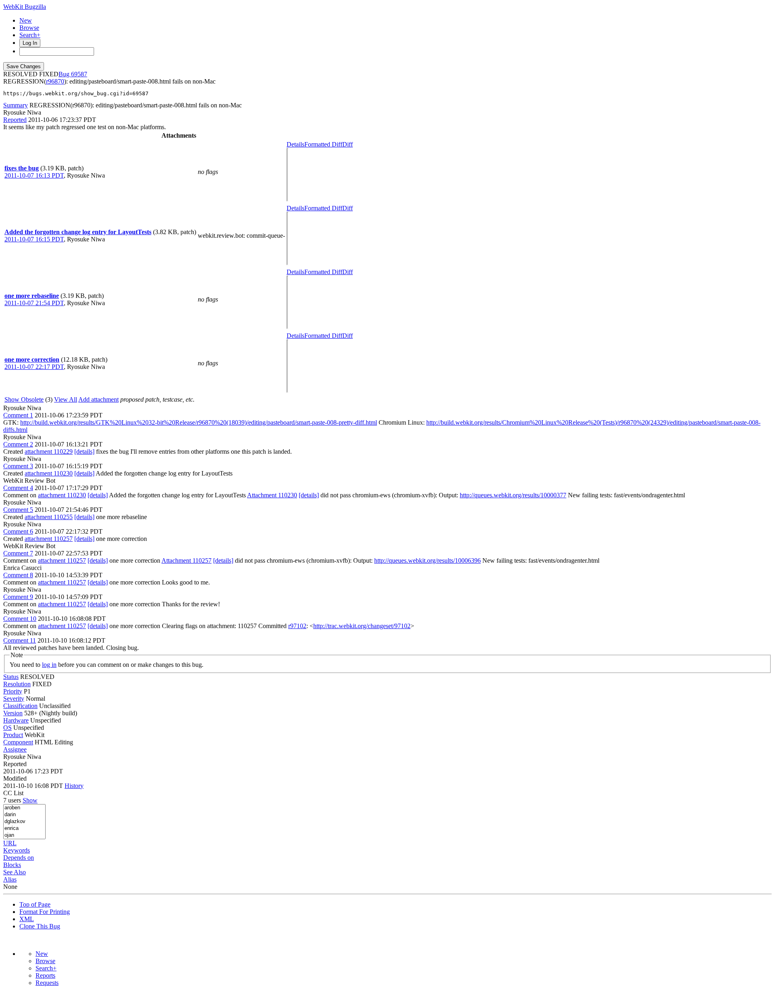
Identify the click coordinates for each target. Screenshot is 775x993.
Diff (347, 144)
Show (30, 800)
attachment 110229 (49, 451)
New (25, 20)
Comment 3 (18, 466)
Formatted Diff (323, 144)
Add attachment (98, 399)
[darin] (24, 814)
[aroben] (24, 807)
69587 (79, 74)
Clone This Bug (39, 926)
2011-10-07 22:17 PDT (34, 366)
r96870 (55, 81)
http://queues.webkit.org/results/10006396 (427, 560)
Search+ (29, 34)
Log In (30, 43)
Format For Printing (44, 911)
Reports (45, 975)
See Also (14, 872)
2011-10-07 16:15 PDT (34, 239)
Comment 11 (19, 640)
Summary (15, 105)
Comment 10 (19, 618)
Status (11, 676)
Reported (15, 119)
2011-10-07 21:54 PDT (34, 303)
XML (26, 918)
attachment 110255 (49, 516)
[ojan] (24, 835)
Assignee (15, 749)
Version (13, 713)
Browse (29, 27)
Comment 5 (18, 509)
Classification (20, 705)
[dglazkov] (24, 821)
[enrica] (24, 828)
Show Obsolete (24, 399)
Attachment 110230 (272, 495)
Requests (47, 982)
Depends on (18, 857)
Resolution (17, 684)
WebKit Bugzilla (24, 6)
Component (18, 742)
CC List (13, 793)
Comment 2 (18, 444)
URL (10, 843)
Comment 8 (18, 575)
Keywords (16, 850)
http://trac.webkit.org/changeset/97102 (362, 625)
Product (13, 734)
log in (49, 664)
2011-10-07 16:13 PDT (34, 175)
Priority (12, 691)
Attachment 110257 (186, 560)
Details (295, 144)
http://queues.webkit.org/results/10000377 (513, 495)
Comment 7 (18, 553)
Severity (13, 698)
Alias (10, 879)
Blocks (12, 864)
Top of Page (34, 904)
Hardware (16, 720)
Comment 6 (18, 531)
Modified (15, 778)
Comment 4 (18, 487)
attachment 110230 (49, 473)
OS (7, 727)
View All (65, 399)
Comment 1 (18, 415)
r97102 (297, 625)
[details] (84, 451)
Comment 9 (18, 596)
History (74, 785)
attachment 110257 (49, 538)
